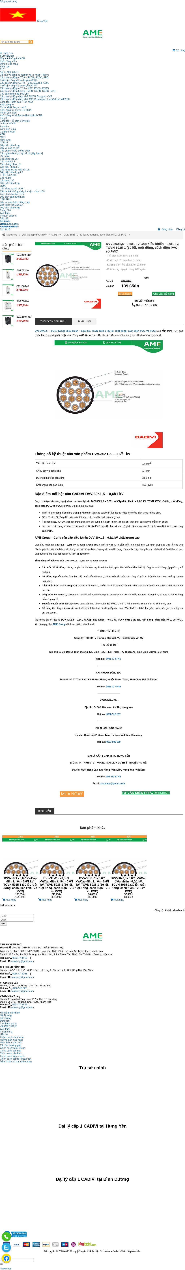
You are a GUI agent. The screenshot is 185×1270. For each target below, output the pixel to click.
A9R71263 (22, 285)
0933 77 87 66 (146, 305)
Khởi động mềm (8, 61)
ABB (2, 134)
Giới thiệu (5, 213)
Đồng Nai (5, 1020)
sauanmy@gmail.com (22, 961)
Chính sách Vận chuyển (12, 1056)
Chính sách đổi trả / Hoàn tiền (15, 1058)
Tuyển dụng (6, 226)
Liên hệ (4, 224)
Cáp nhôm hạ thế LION (12, 194)
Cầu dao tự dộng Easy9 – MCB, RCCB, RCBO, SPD (27, 91)
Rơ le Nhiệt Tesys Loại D (13, 107)
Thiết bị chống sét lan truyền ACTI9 (18, 80)
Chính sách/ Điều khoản (12, 1048)
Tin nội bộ (5, 229)
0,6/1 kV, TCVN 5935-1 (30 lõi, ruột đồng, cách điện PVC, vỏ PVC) (89, 234)
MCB (2, 137)
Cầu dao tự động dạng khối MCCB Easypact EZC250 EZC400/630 (35, 99)
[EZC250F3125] (8, 321)
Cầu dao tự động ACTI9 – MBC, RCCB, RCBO (24, 88)
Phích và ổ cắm (8, 112)
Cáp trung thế (7, 180)
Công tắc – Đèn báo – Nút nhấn (16, 102)
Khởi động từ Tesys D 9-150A (15, 110)
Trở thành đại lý (8, 1023)
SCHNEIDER (7, 55)
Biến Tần (4, 66)
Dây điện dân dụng (10, 145)
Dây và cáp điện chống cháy (15, 202)
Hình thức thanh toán (11, 1042)
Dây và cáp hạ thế (9, 148)
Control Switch (7, 131)
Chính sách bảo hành (11, 1053)
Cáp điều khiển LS (9, 167)
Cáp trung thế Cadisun (11, 205)
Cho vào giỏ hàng (163, 293)
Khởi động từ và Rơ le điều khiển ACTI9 (21, 115)
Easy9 (3, 118)
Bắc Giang (5, 1018)
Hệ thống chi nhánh (10, 1012)
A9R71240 (22, 270)
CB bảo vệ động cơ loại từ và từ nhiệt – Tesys (24, 74)
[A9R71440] (8, 306)
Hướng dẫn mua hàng (11, 1039)
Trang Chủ (5, 210)
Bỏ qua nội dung (8, 1)
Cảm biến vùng (8, 129)
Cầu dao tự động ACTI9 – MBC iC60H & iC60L (24, 83)
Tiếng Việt (42, 21)
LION (2, 186)
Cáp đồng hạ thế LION (11, 188)
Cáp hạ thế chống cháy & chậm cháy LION (22, 191)
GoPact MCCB (8, 123)
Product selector (8, 215)
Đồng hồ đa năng (9, 64)
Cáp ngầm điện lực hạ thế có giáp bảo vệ (21, 153)
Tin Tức (4, 221)
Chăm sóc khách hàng (11, 1037)
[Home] (92, 34)
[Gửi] (1, 1264)
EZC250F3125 (24, 316)
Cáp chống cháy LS (10, 164)
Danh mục (8, 53)
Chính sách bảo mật (10, 1050)
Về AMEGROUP (8, 1026)
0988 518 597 (146, 792)
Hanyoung (5, 139)
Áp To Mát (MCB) (9, 72)
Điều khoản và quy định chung (16, 1061)
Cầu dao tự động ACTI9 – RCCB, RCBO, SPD (24, 77)
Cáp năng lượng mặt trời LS (15, 169)
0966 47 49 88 (19, 973)
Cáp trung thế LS (9, 158)
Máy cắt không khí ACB (12, 58)
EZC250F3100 (24, 254)
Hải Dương (6, 1015)
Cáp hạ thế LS (7, 161)
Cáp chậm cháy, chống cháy (15, 150)
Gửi (3, 923)
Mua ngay (125, 293)
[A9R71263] (8, 290)
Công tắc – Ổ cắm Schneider (15, 120)
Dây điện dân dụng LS (11, 172)
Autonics (4, 126)
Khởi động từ (7, 104)
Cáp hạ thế (5, 177)
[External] (14, 1238)
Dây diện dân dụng (10, 183)
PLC (2, 69)
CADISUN (5, 199)
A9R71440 (22, 301)
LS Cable (5, 156)
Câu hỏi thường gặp (10, 1045)
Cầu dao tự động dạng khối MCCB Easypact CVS (26, 96)
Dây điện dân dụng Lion (12, 196)
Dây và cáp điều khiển (34, 234)
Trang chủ (11, 234)
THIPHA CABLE (8, 175)
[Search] (31, 42)
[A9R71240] (8, 275)
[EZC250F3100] (8, 259)
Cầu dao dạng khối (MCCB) (14, 93)
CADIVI (4, 142)
